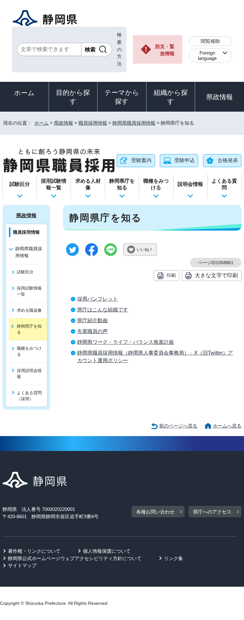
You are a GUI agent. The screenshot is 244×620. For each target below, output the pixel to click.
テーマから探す (122, 97)
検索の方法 (119, 49)
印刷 (171, 275)
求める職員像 (29, 310)
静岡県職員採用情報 (133, 123)
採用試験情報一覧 (53, 184)
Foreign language (207, 55)
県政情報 (219, 97)
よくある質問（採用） (29, 395)
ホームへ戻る (227, 425)
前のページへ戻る (178, 425)
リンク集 (173, 558)
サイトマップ (22, 565)
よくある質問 (224, 184)
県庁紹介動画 (92, 320)
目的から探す (73, 97)
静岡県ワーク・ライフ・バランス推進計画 (125, 342)
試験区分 (20, 184)
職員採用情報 (92, 123)
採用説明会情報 (29, 373)
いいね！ (145, 249)
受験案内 (141, 160)
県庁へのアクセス (212, 511)
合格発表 (228, 160)
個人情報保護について (107, 551)
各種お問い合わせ (155, 511)
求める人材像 (88, 184)
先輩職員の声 (92, 331)
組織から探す (171, 97)
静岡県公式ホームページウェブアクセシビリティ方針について (74, 558)
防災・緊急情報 (164, 50)
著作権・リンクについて (34, 551)
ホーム (24, 92)
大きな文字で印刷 (216, 275)
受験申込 (184, 160)
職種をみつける (156, 184)
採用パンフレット (97, 299)
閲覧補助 (210, 41)
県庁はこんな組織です (102, 309)
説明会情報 (190, 184)
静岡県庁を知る (122, 184)
